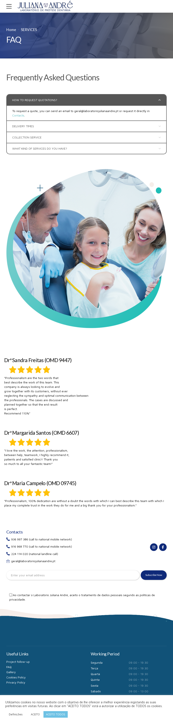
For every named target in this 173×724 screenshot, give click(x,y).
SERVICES (29, 29)
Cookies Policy (16, 677)
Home (11, 29)
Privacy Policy (15, 682)
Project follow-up (18, 661)
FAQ (9, 667)
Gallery (11, 672)
